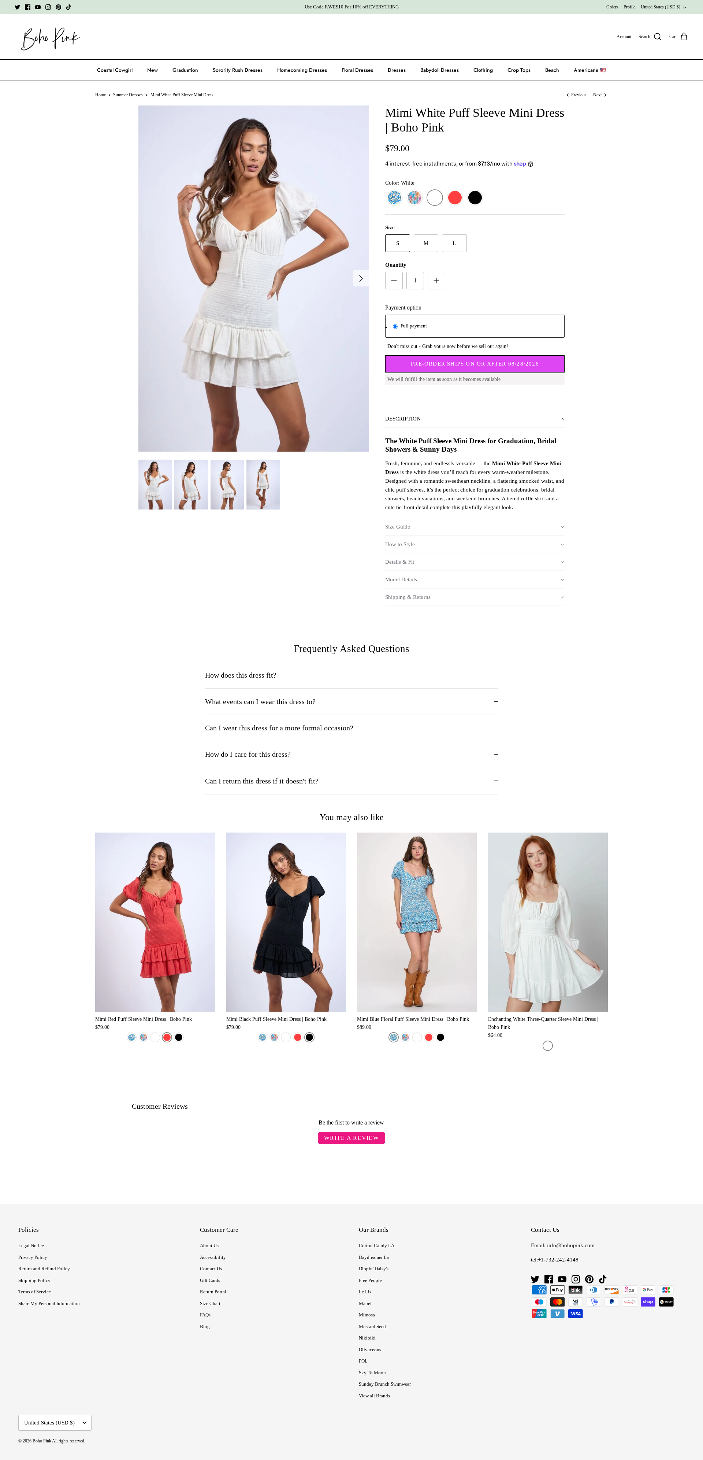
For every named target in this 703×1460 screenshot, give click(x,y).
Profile (629, 7)
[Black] (475, 198)
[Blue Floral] (394, 198)
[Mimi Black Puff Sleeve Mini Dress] (286, 922)
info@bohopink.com (571, 1245)
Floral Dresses (357, 70)
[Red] (455, 198)
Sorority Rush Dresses (238, 70)
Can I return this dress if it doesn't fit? (262, 781)
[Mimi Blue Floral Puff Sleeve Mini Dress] (417, 922)
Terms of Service (34, 1291)
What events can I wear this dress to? (260, 701)
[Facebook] (27, 7)
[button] (475, 419)
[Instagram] (48, 7)
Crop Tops (519, 70)
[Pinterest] (58, 7)
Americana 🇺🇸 (590, 70)
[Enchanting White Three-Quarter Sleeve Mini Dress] (548, 922)
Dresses (397, 70)
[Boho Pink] (48, 37)
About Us (209, 1245)
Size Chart (210, 1303)
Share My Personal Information (49, 1303)
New (152, 70)
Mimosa (367, 1315)
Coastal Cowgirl (115, 70)
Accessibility (213, 1257)
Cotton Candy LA (376, 1245)
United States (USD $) (660, 7)
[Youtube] (38, 7)
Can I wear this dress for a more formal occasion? (279, 728)
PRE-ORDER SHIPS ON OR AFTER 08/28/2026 (475, 364)
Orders (612, 7)
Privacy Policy (32, 1257)
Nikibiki (367, 1338)
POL (363, 1361)
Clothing (483, 70)
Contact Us (211, 1268)
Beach (552, 70)
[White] (434, 198)
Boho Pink (42, 1441)
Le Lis (365, 1291)
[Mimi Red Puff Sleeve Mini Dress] (155, 922)
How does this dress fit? (240, 675)
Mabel (365, 1303)
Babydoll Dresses (439, 70)
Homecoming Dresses (302, 70)
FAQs (205, 1315)
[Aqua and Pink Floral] (414, 198)
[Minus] (394, 280)
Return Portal (213, 1291)
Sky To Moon (372, 1372)
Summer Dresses (128, 94)
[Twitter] (17, 7)
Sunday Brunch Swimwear (385, 1384)
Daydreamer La (374, 1257)
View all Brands (374, 1395)
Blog (205, 1326)
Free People (370, 1280)
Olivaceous (370, 1349)
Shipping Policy (34, 1280)
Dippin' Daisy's (373, 1268)
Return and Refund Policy (44, 1268)
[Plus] (436, 280)
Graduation (185, 70)
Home (100, 94)
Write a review (351, 1138)
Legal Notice (31, 1245)
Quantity (395, 265)
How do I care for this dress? (248, 754)
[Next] (361, 278)
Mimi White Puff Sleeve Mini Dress (181, 94)
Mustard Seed (372, 1326)
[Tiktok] (68, 7)
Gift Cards (210, 1280)
